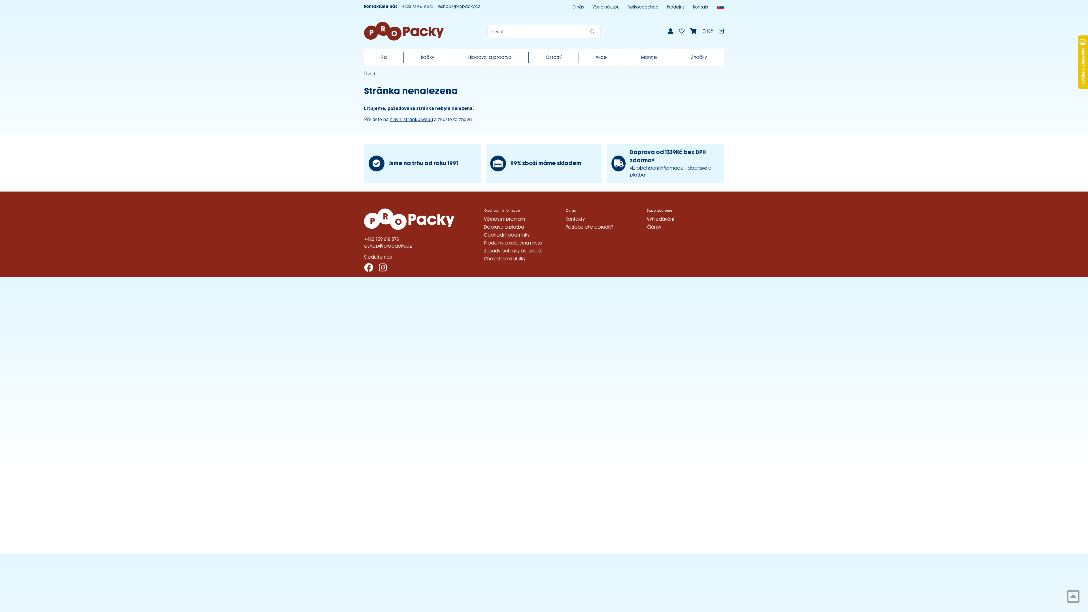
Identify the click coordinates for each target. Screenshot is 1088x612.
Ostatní (554, 57)
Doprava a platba (504, 227)
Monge (649, 57)
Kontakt (701, 7)
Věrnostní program (504, 219)
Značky (699, 57)
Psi (384, 57)
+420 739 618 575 (418, 6)
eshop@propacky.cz (459, 6)
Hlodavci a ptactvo (490, 57)
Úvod (369, 74)
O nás (578, 7)
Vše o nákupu (606, 7)
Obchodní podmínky (507, 235)
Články (654, 227)
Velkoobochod (643, 7)
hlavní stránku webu (411, 119)
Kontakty (575, 219)
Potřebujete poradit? (589, 227)
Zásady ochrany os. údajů (512, 251)
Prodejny (676, 7)
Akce (601, 57)
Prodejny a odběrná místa (513, 243)
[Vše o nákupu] (721, 31)
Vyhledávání (660, 219)
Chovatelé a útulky (505, 259)
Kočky (427, 57)
